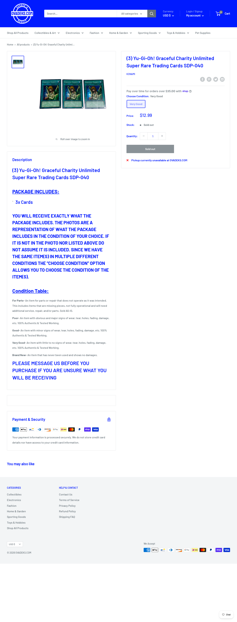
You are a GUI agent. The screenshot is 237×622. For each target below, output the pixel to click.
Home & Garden (118, 32)
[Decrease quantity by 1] (143, 136)
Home (10, 44)
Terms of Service (69, 500)
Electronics (73, 32)
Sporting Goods (147, 32)
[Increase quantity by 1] (162, 136)
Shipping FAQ (67, 516)
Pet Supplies (202, 32)
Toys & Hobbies (176, 32)
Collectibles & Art (45, 32)
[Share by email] (222, 79)
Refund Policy (67, 511)
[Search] (151, 13)
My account (193, 15)
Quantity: (132, 135)
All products (23, 44)
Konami (130, 74)
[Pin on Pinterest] (209, 79)
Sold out (150, 148)
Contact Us (65, 494)
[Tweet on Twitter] (215, 79)
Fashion (94, 32)
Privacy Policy (67, 505)
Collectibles (14, 494)
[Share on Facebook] (202, 79)
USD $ (12, 544)
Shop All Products (17, 32)
